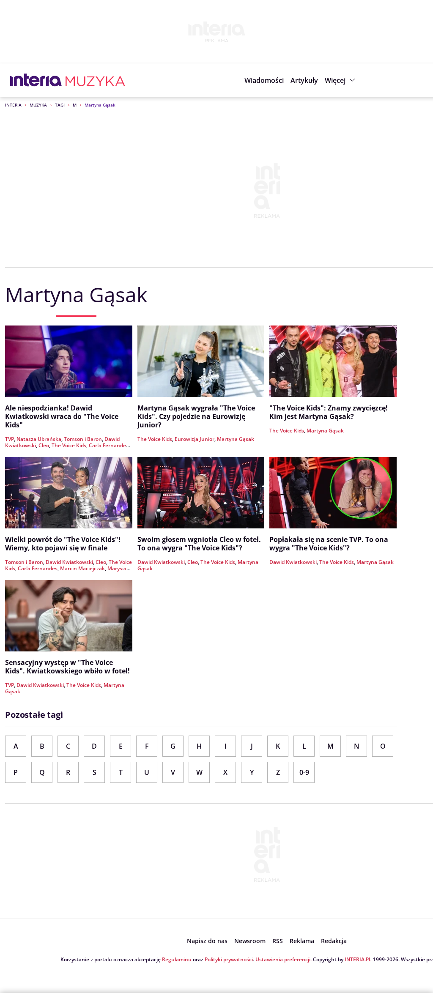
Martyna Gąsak (235, 439)
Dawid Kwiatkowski (69, 562)
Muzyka (38, 105)
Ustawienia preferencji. (283, 959)
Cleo (43, 445)
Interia (13, 105)
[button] (341, 80)
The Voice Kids (69, 445)
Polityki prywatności (229, 959)
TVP (9, 439)
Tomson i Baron (83, 439)
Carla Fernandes (109, 445)
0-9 (304, 772)
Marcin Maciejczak (82, 568)
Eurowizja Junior (194, 439)
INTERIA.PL (358, 959)
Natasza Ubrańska (38, 439)
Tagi (60, 105)
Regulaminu (177, 959)
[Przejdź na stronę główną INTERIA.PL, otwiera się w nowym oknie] (36, 80)
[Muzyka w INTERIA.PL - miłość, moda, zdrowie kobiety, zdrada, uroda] (95, 80)
